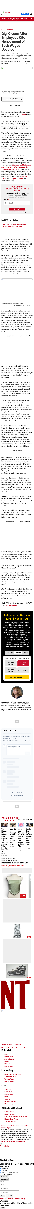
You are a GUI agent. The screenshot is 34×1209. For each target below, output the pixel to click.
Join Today (4, 1177)
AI (25, 1126)
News (6, 1054)
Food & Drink (8, 1057)
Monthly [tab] (18, 652)
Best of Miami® (7, 1174)
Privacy (24, 212)
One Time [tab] (10, 652)
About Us (7, 1089)
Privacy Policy (9, 1081)
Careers (7, 1099)
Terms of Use (9, 1079)
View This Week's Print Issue (11, 1044)
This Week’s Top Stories (10, 1172)
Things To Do (8, 1064)
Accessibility (20, 1126)
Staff (6, 1097)
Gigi (24, 114)
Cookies (13, 1126)
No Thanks (4, 1179)
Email (6, 200)
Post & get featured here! (12, 865)
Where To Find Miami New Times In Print (15, 1048)
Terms (19, 212)
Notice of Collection (12, 212)
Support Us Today (17, 677)
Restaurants (7, 29)
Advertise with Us (10, 1077)
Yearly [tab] (25, 652)
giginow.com (11, 605)
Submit (9, 1196)
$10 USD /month (11, 663)
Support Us (25, 13)
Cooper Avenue (16, 178)
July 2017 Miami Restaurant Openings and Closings (14, 225)
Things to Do (6, 1168)
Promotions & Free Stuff (12, 1074)
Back (2, 1196)
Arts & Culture (9, 1059)
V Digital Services (10, 1121)
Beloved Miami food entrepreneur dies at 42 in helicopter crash (17, 19)
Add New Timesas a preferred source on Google (13, 99)
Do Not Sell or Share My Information (13, 1141)
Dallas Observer (9, 1112)
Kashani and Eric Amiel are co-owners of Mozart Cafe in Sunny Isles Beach (16, 167)
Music (6, 1061)
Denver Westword (10, 1114)
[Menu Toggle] (1, 14)
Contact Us (8, 1092)
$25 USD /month (23, 663)
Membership (8, 1104)
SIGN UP (17, 209)
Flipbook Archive (10, 1101)
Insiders (4, 1170)
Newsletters (8, 1066)
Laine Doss (7, 61)
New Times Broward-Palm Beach (15, 1117)
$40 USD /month (11, 670)
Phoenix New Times (11, 1119)
